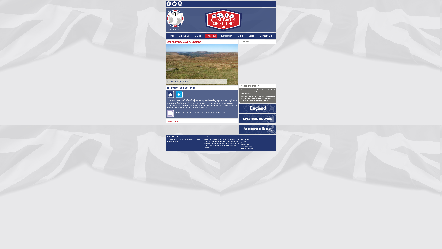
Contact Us (265, 35)
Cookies (243, 143)
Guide (198, 35)
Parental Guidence (247, 148)
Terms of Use (245, 139)
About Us (184, 35)
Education (226, 35)
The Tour (211, 35)
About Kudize (245, 145)
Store (251, 35)
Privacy (243, 141)
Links (240, 35)
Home (170, 35)
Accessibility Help (246, 146)
